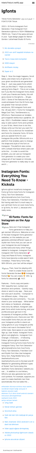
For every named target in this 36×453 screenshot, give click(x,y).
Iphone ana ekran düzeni (15, 439)
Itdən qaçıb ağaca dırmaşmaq (17, 429)
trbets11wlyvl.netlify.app (12, 3)
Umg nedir (9, 403)
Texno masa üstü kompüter (16, 59)
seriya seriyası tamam (9, 400)
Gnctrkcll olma (10, 411)
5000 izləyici (10, 63)
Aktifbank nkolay (11, 67)
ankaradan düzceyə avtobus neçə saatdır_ (17, 386)
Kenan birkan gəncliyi (13, 407)
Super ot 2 (9, 71)
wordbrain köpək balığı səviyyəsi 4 (14, 389)
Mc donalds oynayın (13, 48)
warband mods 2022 (9, 398)
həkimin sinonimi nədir (10, 391)
